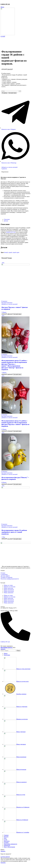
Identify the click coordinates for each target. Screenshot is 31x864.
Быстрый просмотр (6, 302)
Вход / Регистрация (9, 847)
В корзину (4, 93)
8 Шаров (3, 482)
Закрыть (3, 649)
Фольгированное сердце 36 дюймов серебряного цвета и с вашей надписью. (14, 532)
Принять (3, 862)
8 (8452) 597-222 (5, 4)
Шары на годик (8, 585)
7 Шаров (3, 372)
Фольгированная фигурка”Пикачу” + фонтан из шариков (15, 478)
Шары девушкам (8, 592)
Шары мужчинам (9, 591)
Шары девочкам (8, 588)
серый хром (16, 252)
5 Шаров (3, 312)
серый (10, 252)
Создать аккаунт (5, 856)
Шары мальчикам (9, 589)
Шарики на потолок (9, 586)
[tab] (17, 219)
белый (6, 252)
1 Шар (3, 537)
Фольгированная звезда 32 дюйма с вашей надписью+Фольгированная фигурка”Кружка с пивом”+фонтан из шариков (15, 423)
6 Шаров (3, 429)
